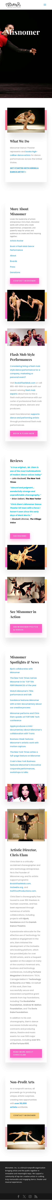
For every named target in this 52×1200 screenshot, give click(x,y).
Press (12, 266)
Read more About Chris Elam (23, 1053)
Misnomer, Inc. (11, 1168)
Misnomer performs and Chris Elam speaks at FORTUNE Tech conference (24, 717)
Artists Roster (16, 240)
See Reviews (19, 536)
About (13, 255)
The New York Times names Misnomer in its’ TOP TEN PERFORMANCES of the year (23, 682)
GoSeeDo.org (16, 887)
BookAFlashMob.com (25, 382)
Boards (13, 261)
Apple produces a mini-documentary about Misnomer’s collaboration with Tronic (26, 730)
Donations (15, 272)
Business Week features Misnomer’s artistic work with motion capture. (24, 743)
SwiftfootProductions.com (23, 891)
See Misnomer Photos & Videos (25, 628)
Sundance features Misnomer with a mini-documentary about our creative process (26, 704)
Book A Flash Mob (23, 433)
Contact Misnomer (24, 281)
